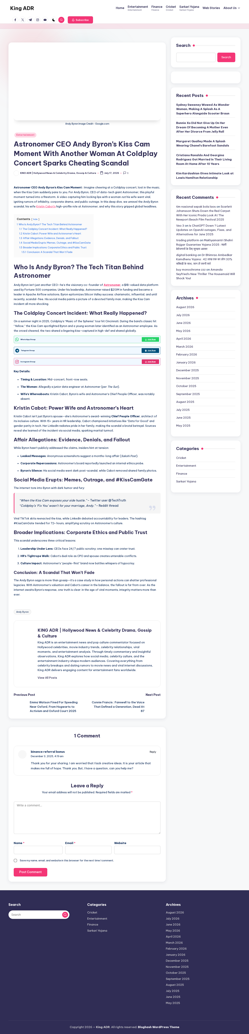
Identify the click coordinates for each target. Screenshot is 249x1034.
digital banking (186, 255)
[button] (80, 19)
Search (183, 45)
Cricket (181, 458)
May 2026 (183, 331)
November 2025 (187, 378)
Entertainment (25, 135)
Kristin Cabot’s (46, 206)
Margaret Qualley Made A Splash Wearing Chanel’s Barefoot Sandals (202, 143)
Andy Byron (22, 611)
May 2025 (183, 425)
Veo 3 (180, 225)
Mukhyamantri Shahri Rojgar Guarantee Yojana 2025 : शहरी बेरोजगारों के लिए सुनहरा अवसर (204, 244)
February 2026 (186, 354)
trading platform (187, 240)
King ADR (22, 8)
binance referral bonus (48, 752)
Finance (181, 473)
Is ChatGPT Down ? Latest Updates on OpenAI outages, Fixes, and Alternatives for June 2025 (203, 230)
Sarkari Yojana (186, 481)
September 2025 (188, 394)
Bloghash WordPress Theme (158, 1027)
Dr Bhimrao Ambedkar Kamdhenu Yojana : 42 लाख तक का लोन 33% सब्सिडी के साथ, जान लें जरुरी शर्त (204, 259)
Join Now (152, 339)
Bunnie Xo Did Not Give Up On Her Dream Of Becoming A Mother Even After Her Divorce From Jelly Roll (202, 127)
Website (120, 843)
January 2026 (186, 362)
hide (35, 219)
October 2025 (186, 386)
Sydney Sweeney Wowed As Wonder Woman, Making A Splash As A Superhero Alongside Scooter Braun (203, 109)
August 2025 (185, 402)
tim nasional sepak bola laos (196, 206)
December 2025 (187, 370)
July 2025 (183, 410)
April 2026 (183, 339)
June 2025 (183, 417)
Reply (153, 751)
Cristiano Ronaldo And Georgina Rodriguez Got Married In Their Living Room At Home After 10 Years (204, 159)
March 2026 (184, 347)
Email (70, 843)
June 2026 (183, 323)
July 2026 (183, 315)
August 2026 (185, 307)
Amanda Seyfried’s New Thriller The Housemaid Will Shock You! (205, 274)
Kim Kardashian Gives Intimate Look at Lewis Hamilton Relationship (205, 175)
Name (19, 843)
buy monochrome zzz (191, 269)
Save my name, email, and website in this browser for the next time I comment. (67, 860)
